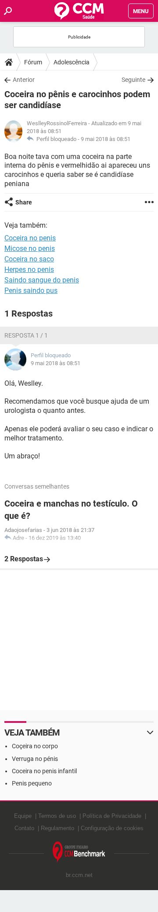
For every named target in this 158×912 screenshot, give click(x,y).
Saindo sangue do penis (41, 280)
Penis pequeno (32, 783)
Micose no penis (29, 248)
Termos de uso (57, 816)
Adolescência (72, 62)
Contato (24, 828)
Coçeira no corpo (35, 746)
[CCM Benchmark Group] (79, 852)
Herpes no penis (29, 269)
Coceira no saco (29, 259)
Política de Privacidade (112, 816)
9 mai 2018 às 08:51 (105, 139)
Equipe (23, 816)
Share (23, 202)
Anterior (24, 79)
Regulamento (57, 828)
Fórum (33, 62)
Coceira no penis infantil (44, 771)
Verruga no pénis (35, 758)
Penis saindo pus (30, 290)
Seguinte (133, 79)
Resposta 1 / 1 (26, 335)
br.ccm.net (79, 875)
